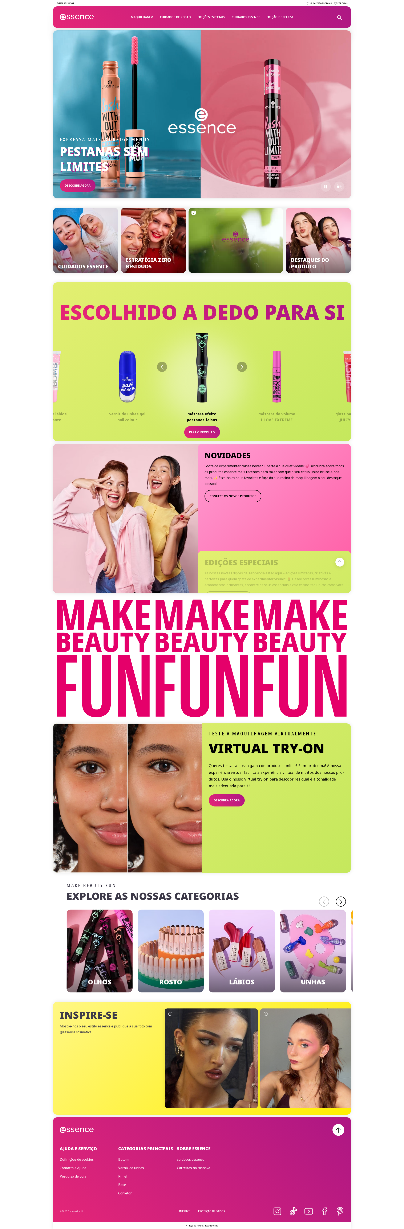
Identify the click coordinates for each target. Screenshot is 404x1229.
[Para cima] (338, 1130)
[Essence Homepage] (77, 17)
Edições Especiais (211, 17)
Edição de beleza (280, 17)
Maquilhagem (142, 17)
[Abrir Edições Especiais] (339, 562)
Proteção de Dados (211, 1211)
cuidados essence (246, 17)
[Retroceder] (162, 367)
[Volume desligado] (339, 187)
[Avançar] (242, 367)
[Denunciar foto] (170, 1013)
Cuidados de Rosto (175, 17)
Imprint (184, 1211)
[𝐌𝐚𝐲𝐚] (211, 1058)
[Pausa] (326, 187)
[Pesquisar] (339, 17)
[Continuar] (341, 902)
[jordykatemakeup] (307, 1058)
